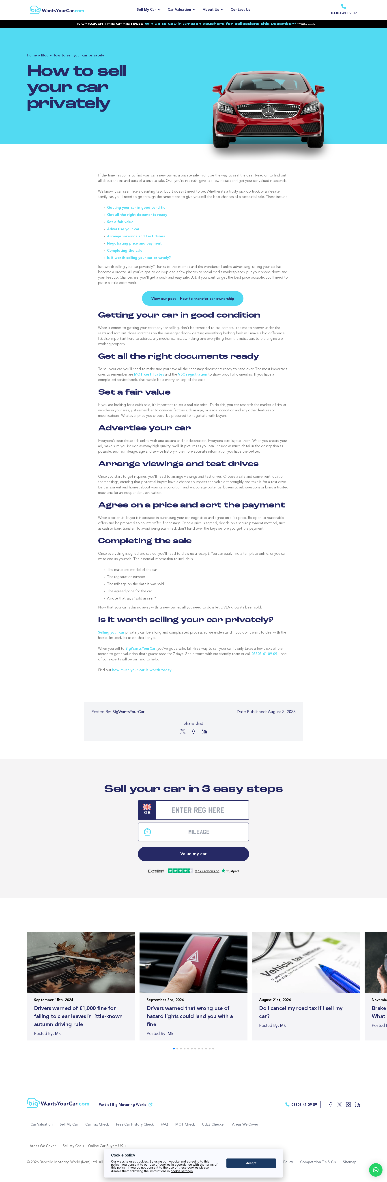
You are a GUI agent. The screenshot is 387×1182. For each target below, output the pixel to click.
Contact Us (240, 10)
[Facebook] (328, 1104)
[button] (376, 1170)
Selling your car (111, 632)
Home (32, 55)
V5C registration (192, 374)
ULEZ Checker (213, 1124)
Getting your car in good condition (137, 208)
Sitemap (350, 1162)
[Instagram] (346, 1104)
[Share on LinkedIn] (204, 731)
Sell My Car (146, 10)
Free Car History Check (135, 1124)
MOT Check (185, 1124)
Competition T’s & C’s (318, 1162)
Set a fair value (120, 222)
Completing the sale (124, 251)
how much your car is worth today (141, 670)
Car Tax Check (97, 1124)
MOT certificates (149, 374)
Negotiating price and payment (134, 243)
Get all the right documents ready (137, 215)
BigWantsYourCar (140, 649)
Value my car (193, 854)
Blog (45, 55)
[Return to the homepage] (69, 10)
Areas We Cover (245, 1124)
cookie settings (182, 1171)
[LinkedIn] (355, 1104)
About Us (211, 10)
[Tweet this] (182, 731)
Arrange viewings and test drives (136, 236)
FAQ (164, 1124)
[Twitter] (337, 1104)
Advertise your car (123, 229)
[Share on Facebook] (193, 731)
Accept (251, 1163)
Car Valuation (179, 10)
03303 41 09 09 (264, 654)
